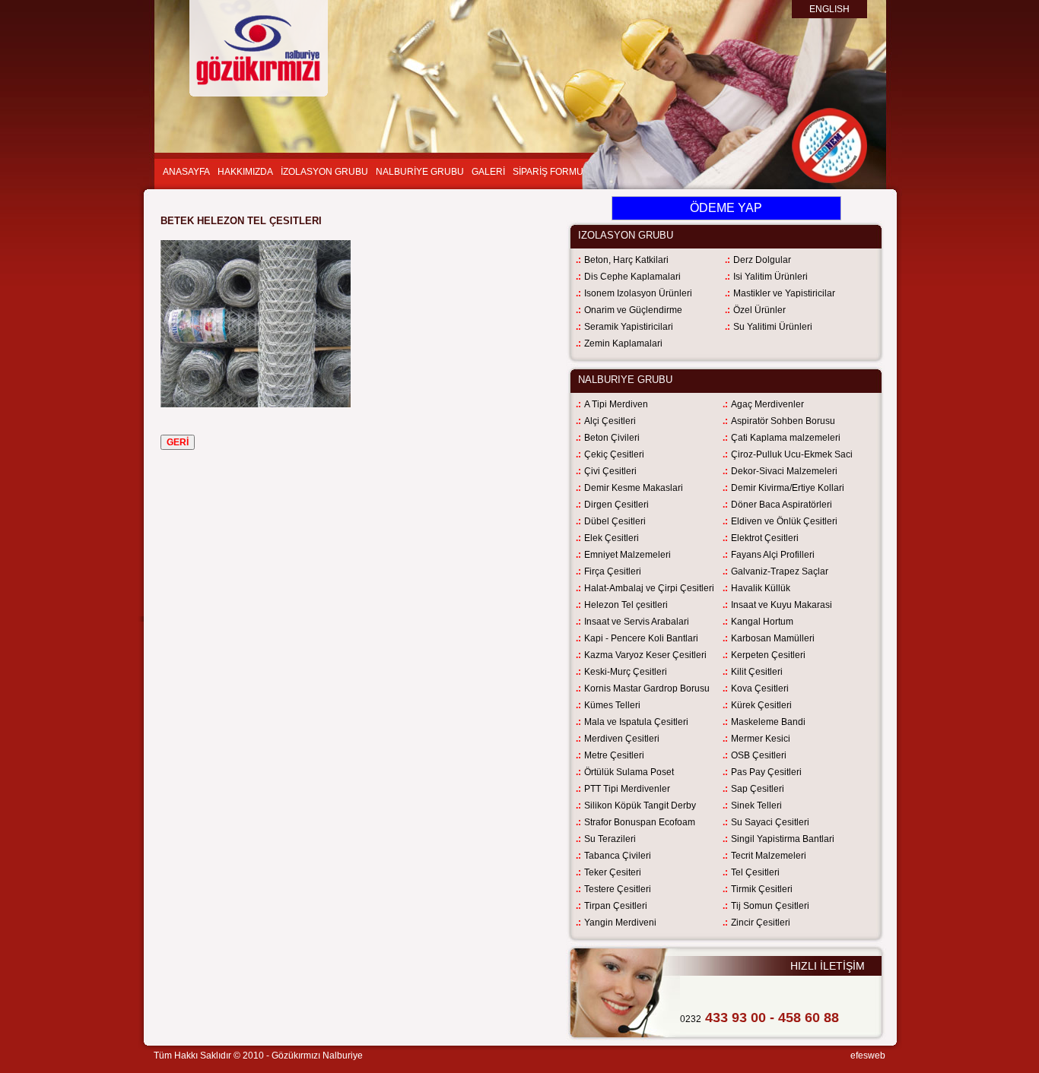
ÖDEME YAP (726, 207)
